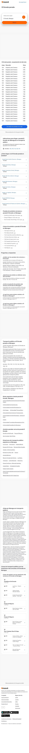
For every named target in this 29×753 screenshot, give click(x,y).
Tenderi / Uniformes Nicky (9, 449)
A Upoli (4, 419)
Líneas (16, 697)
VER (21, 215)
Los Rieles (19, 458)
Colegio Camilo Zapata (8, 468)
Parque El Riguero (18, 433)
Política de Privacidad (16, 718)
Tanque (16, 452)
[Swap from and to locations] (23, 17)
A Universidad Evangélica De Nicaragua (12, 425)
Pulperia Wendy (19, 444)
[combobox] (14, 16)
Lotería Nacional (12, 460)
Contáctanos (4, 721)
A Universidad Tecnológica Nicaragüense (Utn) (13, 422)
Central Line (12, 444)
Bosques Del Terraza (7, 447)
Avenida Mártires (7, 455)
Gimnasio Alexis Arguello (19, 447)
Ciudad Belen (6, 466)
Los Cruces (5, 444)
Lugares (17, 699)
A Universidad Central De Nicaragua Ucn (12, 407)
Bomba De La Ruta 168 (8, 452)
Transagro (5, 460)
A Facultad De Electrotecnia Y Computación (13, 412)
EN (3, 707)
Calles (16, 701)
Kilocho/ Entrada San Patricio (9, 458)
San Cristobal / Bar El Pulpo (9, 436)
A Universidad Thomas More (16, 410)
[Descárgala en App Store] (14, 712)
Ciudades (17, 706)
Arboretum (19, 460)
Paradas (17, 704)
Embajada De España (15, 466)
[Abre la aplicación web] (5, 715)
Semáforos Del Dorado (8, 433)
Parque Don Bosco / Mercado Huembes (12, 463)
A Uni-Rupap (5, 410)
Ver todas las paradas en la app (14, 126)
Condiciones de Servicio (6, 718)
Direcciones (17, 708)
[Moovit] (5, 2)
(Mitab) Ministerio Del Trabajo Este (11, 475)
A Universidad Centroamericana (10, 404)
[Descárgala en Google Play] (5, 712)
